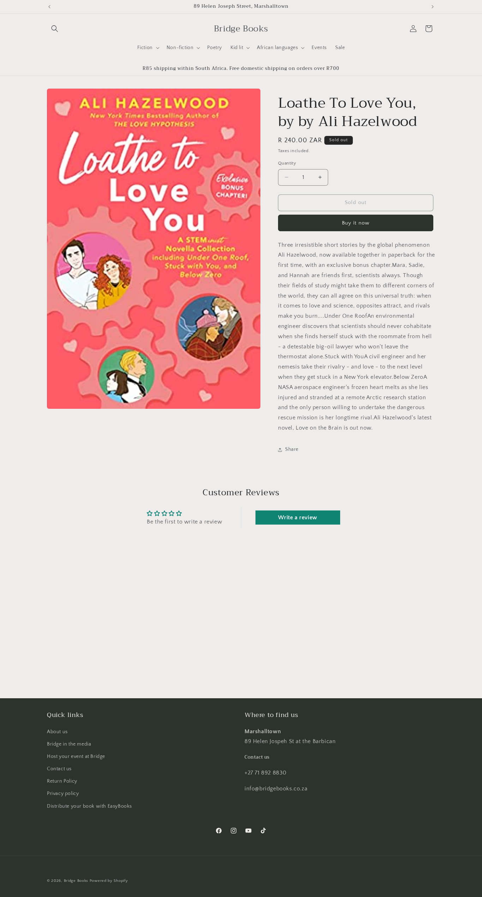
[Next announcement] (432, 6)
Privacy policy (63, 793)
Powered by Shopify (109, 881)
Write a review (297, 517)
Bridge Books (76, 881)
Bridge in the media (69, 744)
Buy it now (355, 223)
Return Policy (62, 781)
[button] (54, 28)
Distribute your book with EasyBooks (89, 806)
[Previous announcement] (49, 6)
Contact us (59, 769)
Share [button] (292, 449)
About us (57, 732)
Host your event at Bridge (76, 756)
